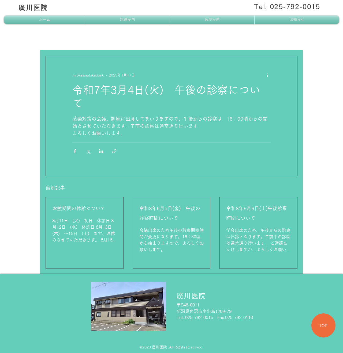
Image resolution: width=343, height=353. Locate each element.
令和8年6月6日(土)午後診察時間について (256, 213)
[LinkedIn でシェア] (101, 151)
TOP (323, 326)
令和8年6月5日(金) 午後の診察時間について (169, 213)
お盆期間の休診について (78, 208)
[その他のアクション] (267, 75)
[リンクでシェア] (114, 151)
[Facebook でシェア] (74, 151)
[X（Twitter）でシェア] (88, 151)
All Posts (54, 39)
